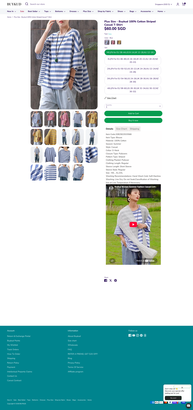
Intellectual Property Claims (19, 371)
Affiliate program (75, 371)
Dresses (73, 11)
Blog (70, 358)
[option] (64, 65)
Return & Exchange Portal (18, 336)
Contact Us (12, 376)
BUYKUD (23, 404)
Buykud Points (13, 340)
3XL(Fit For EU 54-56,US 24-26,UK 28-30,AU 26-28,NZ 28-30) (133, 80)
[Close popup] (182, 386)
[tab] (109, 129)
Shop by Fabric (104, 11)
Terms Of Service (75, 367)
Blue (107, 42)
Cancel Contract (14, 380)
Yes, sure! (173, 398)
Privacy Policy (74, 362)
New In (10, 11)
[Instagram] (137, 335)
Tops (46, 11)
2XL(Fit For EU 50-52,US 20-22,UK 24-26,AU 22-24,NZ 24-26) (133, 70)
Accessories (146, 11)
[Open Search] (26, 4)
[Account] (178, 4)
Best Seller (33, 11)
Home (160, 11)
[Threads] (145, 335)
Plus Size (87, 11)
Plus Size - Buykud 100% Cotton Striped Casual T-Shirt (33, 17)
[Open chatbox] (188, 405)
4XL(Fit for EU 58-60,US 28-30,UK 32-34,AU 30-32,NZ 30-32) (132, 90)
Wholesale (73, 345)
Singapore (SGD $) (162, 4)
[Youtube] (133, 335)
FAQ (70, 349)
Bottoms (59, 11)
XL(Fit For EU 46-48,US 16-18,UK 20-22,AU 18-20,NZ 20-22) (133, 61)
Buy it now (133, 120)
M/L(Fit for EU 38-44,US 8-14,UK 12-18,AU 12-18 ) (130, 52)
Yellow (119, 42)
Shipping (11, 358)
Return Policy (13, 362)
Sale (22, 11)
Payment (11, 367)
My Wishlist (12, 345)
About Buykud (74, 336)
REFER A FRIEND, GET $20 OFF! (83, 354)
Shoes (121, 11)
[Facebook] (130, 335)
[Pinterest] (141, 335)
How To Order (13, 354)
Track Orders (13, 349)
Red (113, 42)
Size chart (72, 340)
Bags (132, 11)
